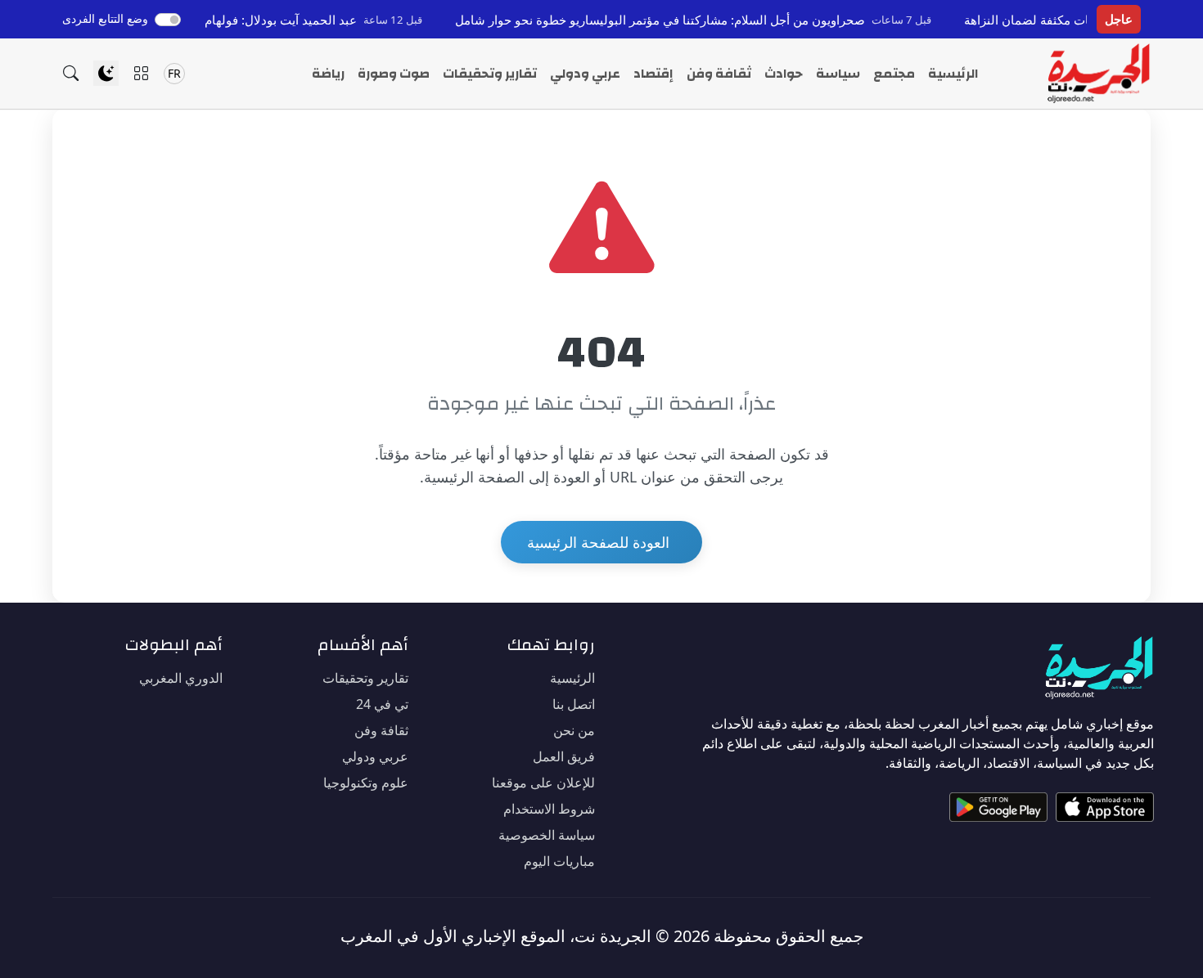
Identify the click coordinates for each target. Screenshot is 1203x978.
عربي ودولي (585, 73)
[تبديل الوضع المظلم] (106, 73)
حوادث (783, 73)
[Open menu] (141, 73)
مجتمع (894, 73)
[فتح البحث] (70, 73)
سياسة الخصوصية (546, 835)
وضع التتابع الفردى (105, 18)
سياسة (838, 73)
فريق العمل (564, 756)
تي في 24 (382, 704)
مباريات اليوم (559, 861)
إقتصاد (653, 73)
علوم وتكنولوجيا (365, 783)
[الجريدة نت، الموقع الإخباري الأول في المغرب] (1098, 73)
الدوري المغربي (181, 678)
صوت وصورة (394, 73)
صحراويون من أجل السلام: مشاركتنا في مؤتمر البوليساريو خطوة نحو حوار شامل (689, 19)
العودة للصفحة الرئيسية (598, 542)
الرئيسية (953, 73)
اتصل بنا (573, 704)
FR (174, 73)
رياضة (328, 73)
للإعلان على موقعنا (543, 783)
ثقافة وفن (719, 73)
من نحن (574, 730)
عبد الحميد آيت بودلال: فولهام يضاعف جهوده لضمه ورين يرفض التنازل (205, 19)
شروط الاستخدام (549, 809)
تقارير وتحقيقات (490, 73)
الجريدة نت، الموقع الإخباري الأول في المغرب (495, 936)
